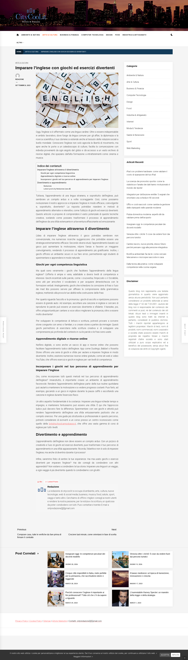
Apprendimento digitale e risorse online (58, 176)
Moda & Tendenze (135, 128)
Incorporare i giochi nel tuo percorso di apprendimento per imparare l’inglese (74, 179)
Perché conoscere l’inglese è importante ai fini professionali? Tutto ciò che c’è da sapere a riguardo (86, 595)
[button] (172, 35)
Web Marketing (133, 148)
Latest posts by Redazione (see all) (57, 189)
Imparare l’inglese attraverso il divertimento (58, 169)
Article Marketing (59, 621)
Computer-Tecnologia (92, 35)
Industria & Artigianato (134, 35)
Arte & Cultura (50, 35)
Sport (129, 141)
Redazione (19, 79)
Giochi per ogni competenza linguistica (58, 173)
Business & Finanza (69, 35)
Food (117, 35)
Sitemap (47, 621)
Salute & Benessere (135, 135)
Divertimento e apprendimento (51, 182)
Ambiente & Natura (30, 35)
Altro (19, 43)
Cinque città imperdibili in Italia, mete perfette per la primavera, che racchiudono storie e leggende (85, 576)
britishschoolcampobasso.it (62, 423)
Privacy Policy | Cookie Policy (28, 621)
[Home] (17, 35)
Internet (130, 121)
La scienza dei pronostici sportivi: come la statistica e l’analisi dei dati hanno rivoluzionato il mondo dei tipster (148, 184)
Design (109, 35)
